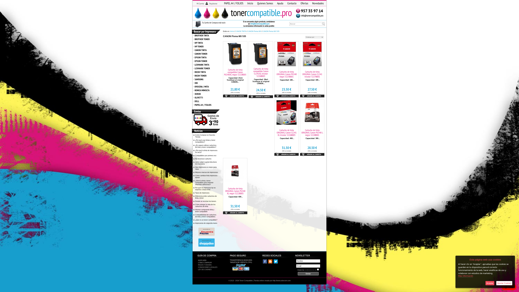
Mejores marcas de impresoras (206, 172)
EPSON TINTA (201, 57)
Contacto (292, 3)
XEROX (198, 93)
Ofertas (304, 3)
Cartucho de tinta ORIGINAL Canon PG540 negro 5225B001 (287, 74)
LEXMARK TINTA (202, 64)
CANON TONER (201, 53)
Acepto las (307, 270)
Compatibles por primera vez (205, 156)
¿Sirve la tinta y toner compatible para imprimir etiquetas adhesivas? (204, 182)
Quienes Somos (265, 3)
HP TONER (199, 46)
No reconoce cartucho (203, 159)
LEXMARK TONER (202, 68)
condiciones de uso (311, 270)
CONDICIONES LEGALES (207, 267)
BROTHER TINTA (202, 35)
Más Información (465, 276)
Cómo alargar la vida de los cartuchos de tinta (205, 205)
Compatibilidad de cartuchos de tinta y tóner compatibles (205, 216)
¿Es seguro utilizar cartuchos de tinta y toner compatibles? (205, 146)
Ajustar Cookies (504, 283)
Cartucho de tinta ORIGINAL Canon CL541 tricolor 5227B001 (312, 74)
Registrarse (213, 3)
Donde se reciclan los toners (205, 201)
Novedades (318, 3)
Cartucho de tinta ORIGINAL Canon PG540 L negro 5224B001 (312, 133)
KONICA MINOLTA (202, 90)
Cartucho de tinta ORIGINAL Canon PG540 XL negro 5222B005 (235, 191)
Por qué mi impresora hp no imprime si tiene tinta (205, 189)
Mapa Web (202, 260)
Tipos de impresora (202, 193)
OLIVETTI (199, 97)
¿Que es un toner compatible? (206, 220)
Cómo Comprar (205, 263)
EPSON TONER (201, 61)
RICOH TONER (201, 75)
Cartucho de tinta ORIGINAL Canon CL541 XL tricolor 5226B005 (287, 133)
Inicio (250, 3)
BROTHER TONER (202, 39)
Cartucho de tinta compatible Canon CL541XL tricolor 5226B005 (260, 72)
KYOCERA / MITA (202, 86)
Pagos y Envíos (205, 265)
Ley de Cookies (205, 270)
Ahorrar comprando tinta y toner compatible (204, 211)
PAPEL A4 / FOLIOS (233, 3)
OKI (196, 82)
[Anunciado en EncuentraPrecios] (206, 235)
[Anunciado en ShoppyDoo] (206, 246)
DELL (197, 101)
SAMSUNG (199, 79)
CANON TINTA (201, 50)
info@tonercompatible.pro (260, 23)
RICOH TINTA (200, 72)
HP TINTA (199, 42)
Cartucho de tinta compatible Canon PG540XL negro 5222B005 (235, 72)
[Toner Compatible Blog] (270, 263)
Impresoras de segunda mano (206, 223)
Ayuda (280, 3)
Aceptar (489, 283)
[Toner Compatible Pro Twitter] (276, 263)
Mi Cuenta (200, 3)
